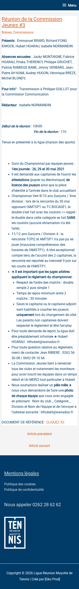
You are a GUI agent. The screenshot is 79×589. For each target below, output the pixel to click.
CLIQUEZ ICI (55, 422)
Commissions (23, 32)
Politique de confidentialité (24, 490)
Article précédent (39, 434)
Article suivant (39, 446)
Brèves (7, 32)
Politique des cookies (20, 484)
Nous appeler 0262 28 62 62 (32, 504)
